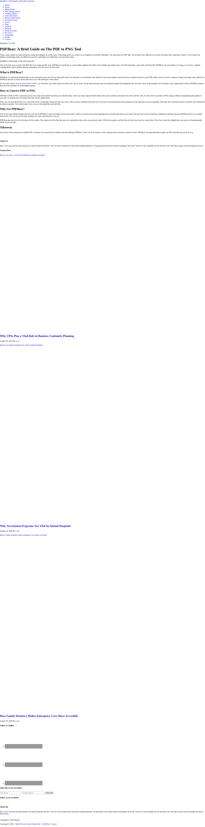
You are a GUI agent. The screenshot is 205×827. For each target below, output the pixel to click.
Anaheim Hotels (11, 14)
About (7, 7)
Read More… (5, 814)
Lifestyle (8, 26)
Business (8, 29)
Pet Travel (8, 33)
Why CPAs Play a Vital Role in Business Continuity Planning (37, 335)
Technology (9, 35)
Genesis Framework (32, 824)
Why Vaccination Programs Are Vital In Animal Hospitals (35, 525)
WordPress (46, 824)
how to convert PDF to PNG (26, 83)
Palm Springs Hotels (12, 11)
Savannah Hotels (11, 20)
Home (7, 5)
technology (24, 120)
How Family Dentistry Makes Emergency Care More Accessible (39, 715)
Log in (54, 824)
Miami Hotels (10, 9)
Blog (6, 24)
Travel (7, 22)
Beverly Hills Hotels (12, 18)
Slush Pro (19, 824)
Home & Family (11, 31)
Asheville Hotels (11, 16)
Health (7, 37)
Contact (8, 39)
